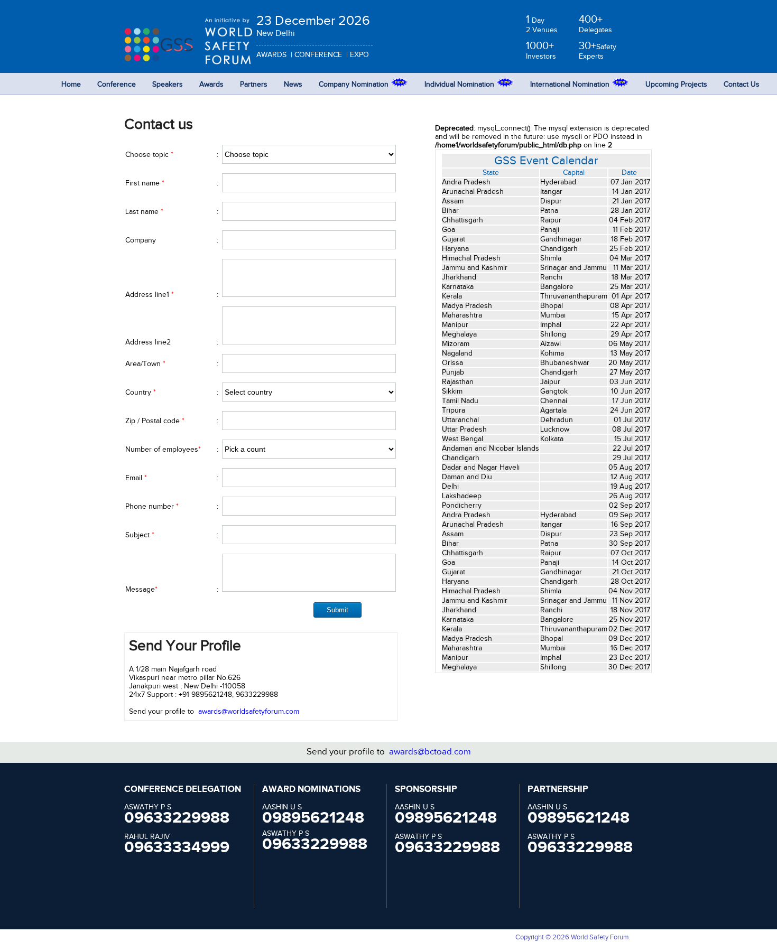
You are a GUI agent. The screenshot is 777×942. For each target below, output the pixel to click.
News (293, 84)
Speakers (167, 84)
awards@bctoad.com (430, 752)
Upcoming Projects (676, 84)
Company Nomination (355, 84)
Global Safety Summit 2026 (170, 40)
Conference (116, 84)
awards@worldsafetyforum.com (248, 711)
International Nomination (571, 84)
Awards (211, 84)
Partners (253, 84)
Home (71, 84)
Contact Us (742, 84)
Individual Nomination (460, 84)
